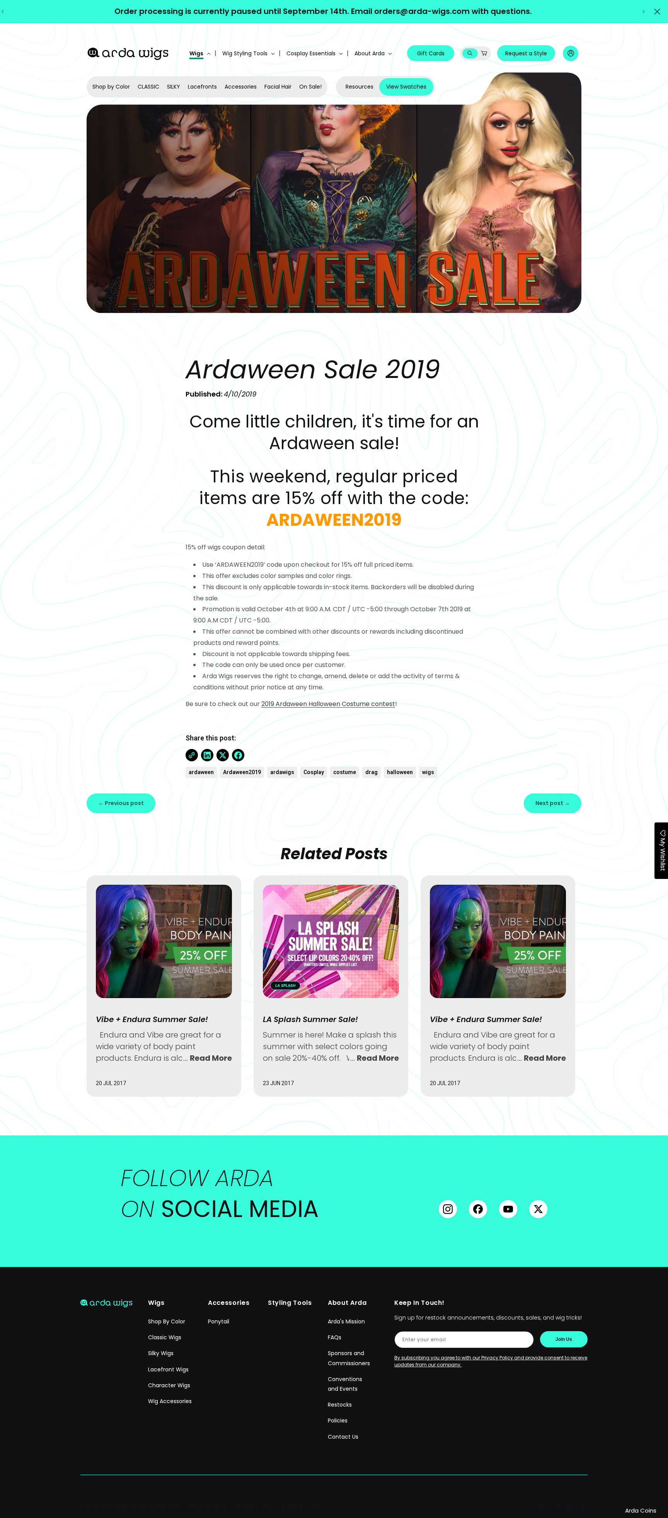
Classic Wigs (164, 1337)
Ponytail (218, 1321)
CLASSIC (148, 87)
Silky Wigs (161, 1353)
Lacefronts (202, 87)
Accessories (241, 87)
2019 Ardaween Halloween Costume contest (328, 703)
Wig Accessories (170, 1401)
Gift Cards (431, 53)
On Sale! (310, 87)
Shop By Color (166, 1321)
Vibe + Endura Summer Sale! (152, 1019)
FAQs (334, 1337)
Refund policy (207, 1507)
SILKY (173, 87)
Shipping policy (301, 1507)
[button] (199, 53)
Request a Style (526, 53)
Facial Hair (277, 87)
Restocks (340, 1405)
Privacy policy (253, 1507)
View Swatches (406, 87)
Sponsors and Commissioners (349, 1358)
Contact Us (343, 1437)
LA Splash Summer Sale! (310, 1019)
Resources (359, 87)
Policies (338, 1420)
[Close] (657, 12)
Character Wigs (169, 1385)
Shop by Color (111, 87)
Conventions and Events (345, 1384)
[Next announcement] (643, 11)
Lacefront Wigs (168, 1369)
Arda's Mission (346, 1321)
